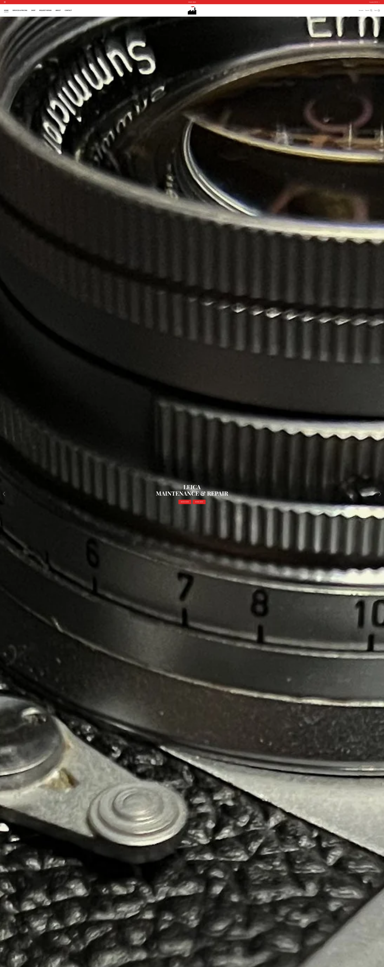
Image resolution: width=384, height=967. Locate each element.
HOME (6, 10)
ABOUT (58, 10)
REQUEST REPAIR (45, 10)
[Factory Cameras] (192, 10)
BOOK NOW (185, 502)
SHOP (33, 10)
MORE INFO (199, 502)
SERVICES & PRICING (19, 10)
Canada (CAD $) (373, 2)
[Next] (380, 494)
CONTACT (68, 10)
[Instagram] (5, 2)
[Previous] (4, 494)
